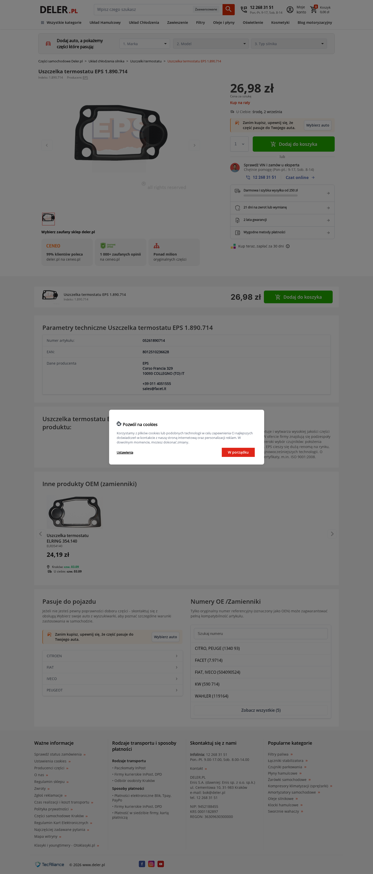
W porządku (238, 452)
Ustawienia (125, 452)
